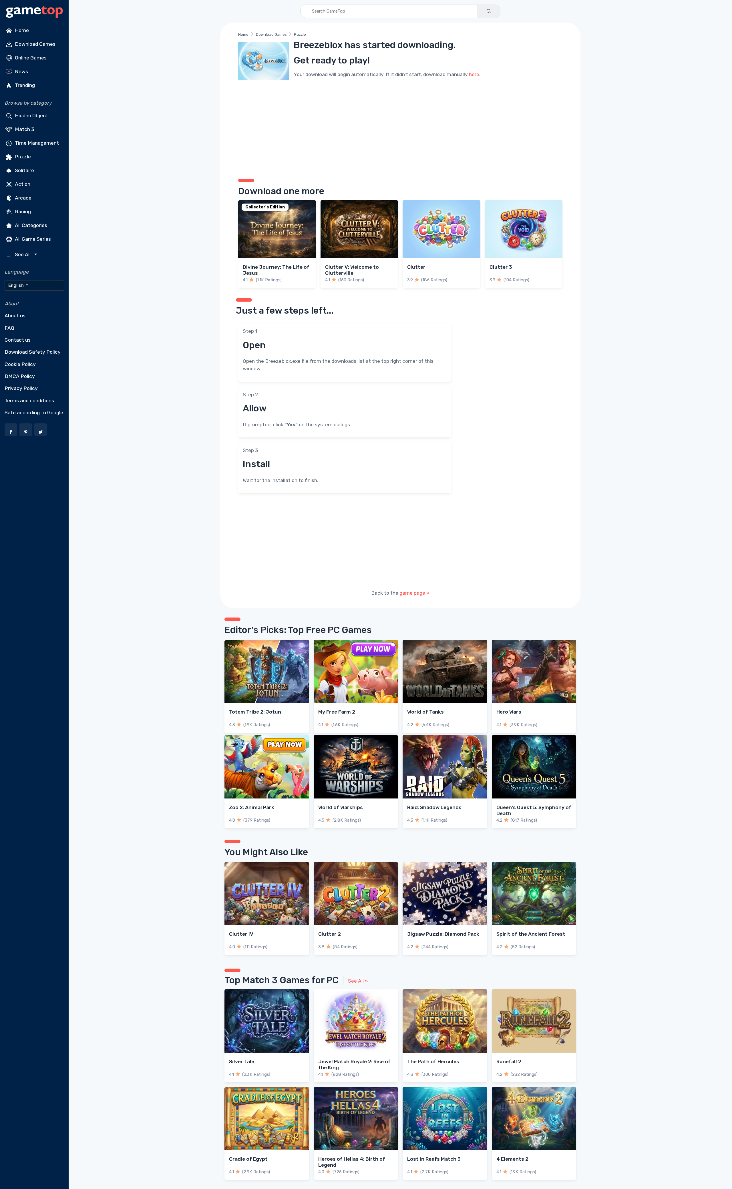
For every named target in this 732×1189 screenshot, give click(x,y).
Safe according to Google (34, 412)
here (474, 74)
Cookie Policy (20, 364)
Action (22, 184)
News (21, 71)
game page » (414, 593)
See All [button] (19, 255)
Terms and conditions (29, 400)
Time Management (36, 143)
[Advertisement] (400, 127)
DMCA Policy (20, 376)
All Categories (30, 225)
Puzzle (22, 157)
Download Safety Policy (33, 352)
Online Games (30, 58)
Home (21, 30)
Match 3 (24, 129)
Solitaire (24, 170)
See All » (358, 981)
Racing (22, 211)
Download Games (34, 44)
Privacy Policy (21, 388)
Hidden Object (31, 115)
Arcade (22, 198)
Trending (24, 85)
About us (15, 315)
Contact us (18, 340)
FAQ (9, 328)
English (16, 285)
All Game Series (32, 239)
